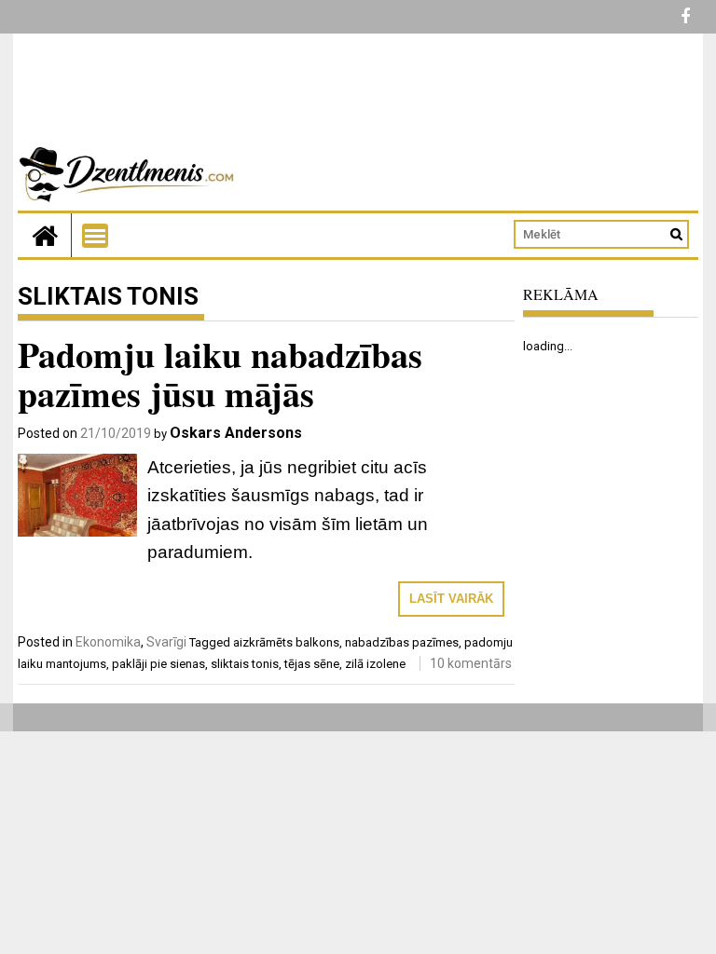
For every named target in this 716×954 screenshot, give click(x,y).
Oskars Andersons (236, 433)
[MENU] (95, 236)
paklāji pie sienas (158, 664)
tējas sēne (311, 664)
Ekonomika (108, 641)
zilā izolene (375, 664)
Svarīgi (166, 641)
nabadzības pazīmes (402, 642)
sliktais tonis (245, 664)
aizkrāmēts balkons (286, 642)
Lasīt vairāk (451, 599)
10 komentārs (471, 663)
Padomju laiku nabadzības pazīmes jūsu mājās (220, 374)
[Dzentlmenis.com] (45, 235)
